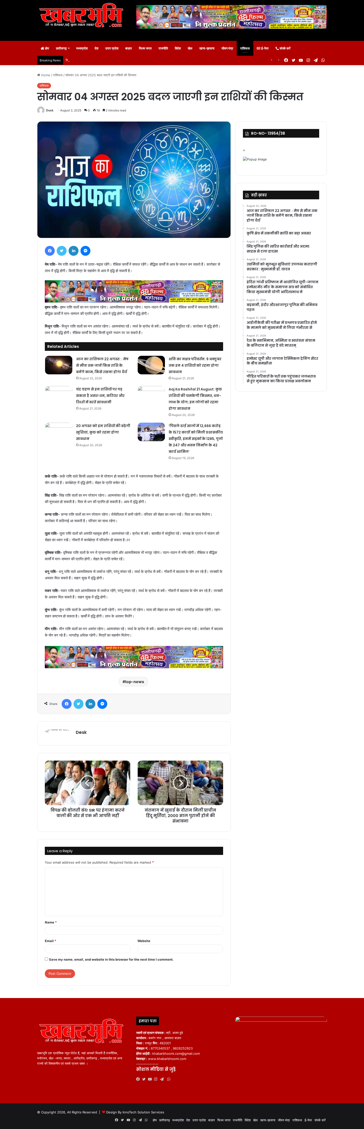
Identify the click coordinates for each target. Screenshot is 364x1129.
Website (143, 941)
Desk (49, 110)
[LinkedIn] (73, 251)
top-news (134, 681)
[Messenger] (85, 251)
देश (96, 48)
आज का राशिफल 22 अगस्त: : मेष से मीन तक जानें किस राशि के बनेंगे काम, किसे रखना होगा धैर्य (102, 365)
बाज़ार (128, 48)
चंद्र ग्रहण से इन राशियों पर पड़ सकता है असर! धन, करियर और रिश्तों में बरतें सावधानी (100, 396)
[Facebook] (50, 251)
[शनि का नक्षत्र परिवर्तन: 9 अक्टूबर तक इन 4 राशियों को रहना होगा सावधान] (151, 365)
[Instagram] (157, 1079)
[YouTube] (151, 1079)
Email (50, 941)
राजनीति (163, 48)
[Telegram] (163, 1079)
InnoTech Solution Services (143, 1112)
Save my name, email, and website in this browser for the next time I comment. (111, 959)
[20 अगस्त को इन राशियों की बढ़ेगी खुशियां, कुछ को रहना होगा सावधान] (58, 432)
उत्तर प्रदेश (111, 48)
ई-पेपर (264, 48)
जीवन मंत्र (227, 48)
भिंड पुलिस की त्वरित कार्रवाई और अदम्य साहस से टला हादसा (101, 60)
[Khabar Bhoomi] (83, 16)
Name (51, 922)
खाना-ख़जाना (206, 48)
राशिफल (245, 48)
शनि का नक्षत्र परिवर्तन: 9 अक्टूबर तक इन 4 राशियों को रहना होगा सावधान (195, 365)
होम (46, 48)
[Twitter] (62, 251)
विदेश (178, 48)
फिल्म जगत (145, 48)
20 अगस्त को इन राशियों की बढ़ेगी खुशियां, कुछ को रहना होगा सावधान (103, 432)
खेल (190, 48)
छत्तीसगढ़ (61, 48)
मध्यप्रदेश (82, 48)
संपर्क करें (284, 48)
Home (45, 75)
